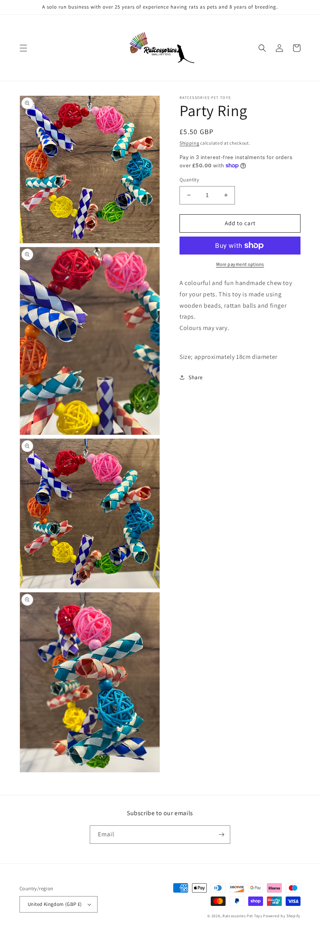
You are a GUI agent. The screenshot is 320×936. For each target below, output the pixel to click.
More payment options (240, 264)
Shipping (189, 143)
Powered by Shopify (281, 915)
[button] (23, 48)
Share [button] (195, 377)
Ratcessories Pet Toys (242, 915)
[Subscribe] (221, 834)
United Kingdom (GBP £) (55, 904)
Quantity (189, 179)
